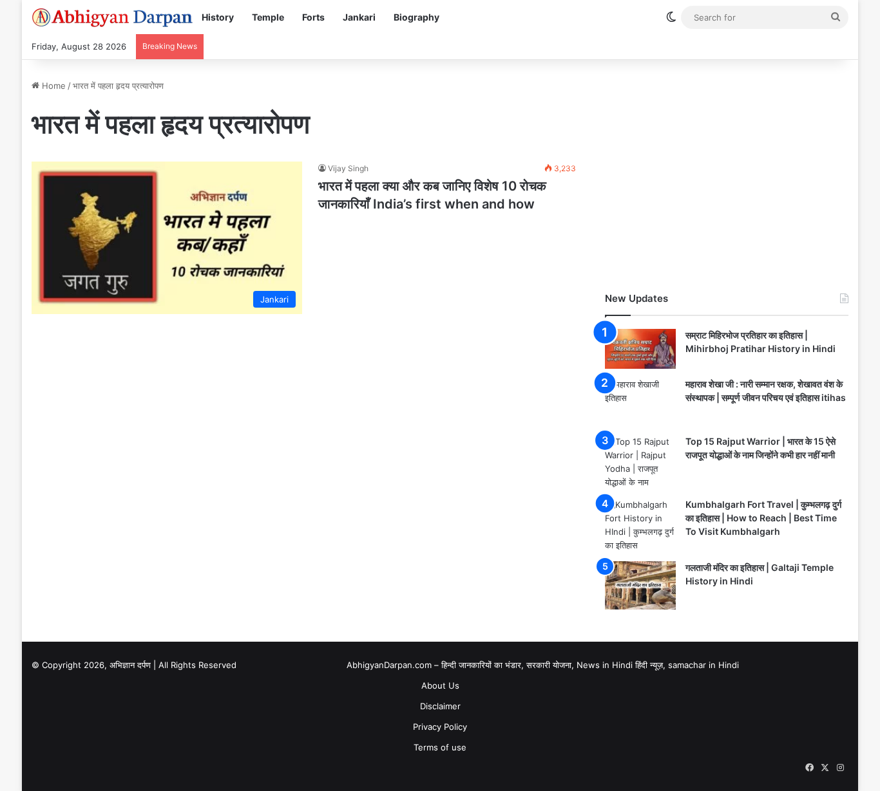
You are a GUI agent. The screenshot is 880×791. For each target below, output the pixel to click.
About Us (440, 685)
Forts (313, 17)
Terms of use (440, 747)
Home (52, 85)
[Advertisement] (726, 169)
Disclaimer (440, 706)
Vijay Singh (348, 168)
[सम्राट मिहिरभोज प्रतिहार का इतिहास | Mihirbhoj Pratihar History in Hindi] (640, 349)
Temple (268, 17)
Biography (416, 17)
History (218, 17)
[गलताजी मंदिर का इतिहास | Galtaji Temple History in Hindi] (640, 585)
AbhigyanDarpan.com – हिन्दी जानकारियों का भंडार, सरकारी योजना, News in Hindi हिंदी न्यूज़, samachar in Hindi (543, 665)
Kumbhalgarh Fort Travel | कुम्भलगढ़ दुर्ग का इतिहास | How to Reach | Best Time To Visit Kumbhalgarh (763, 518)
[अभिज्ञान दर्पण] (112, 17)
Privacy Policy (440, 726)
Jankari (359, 17)
